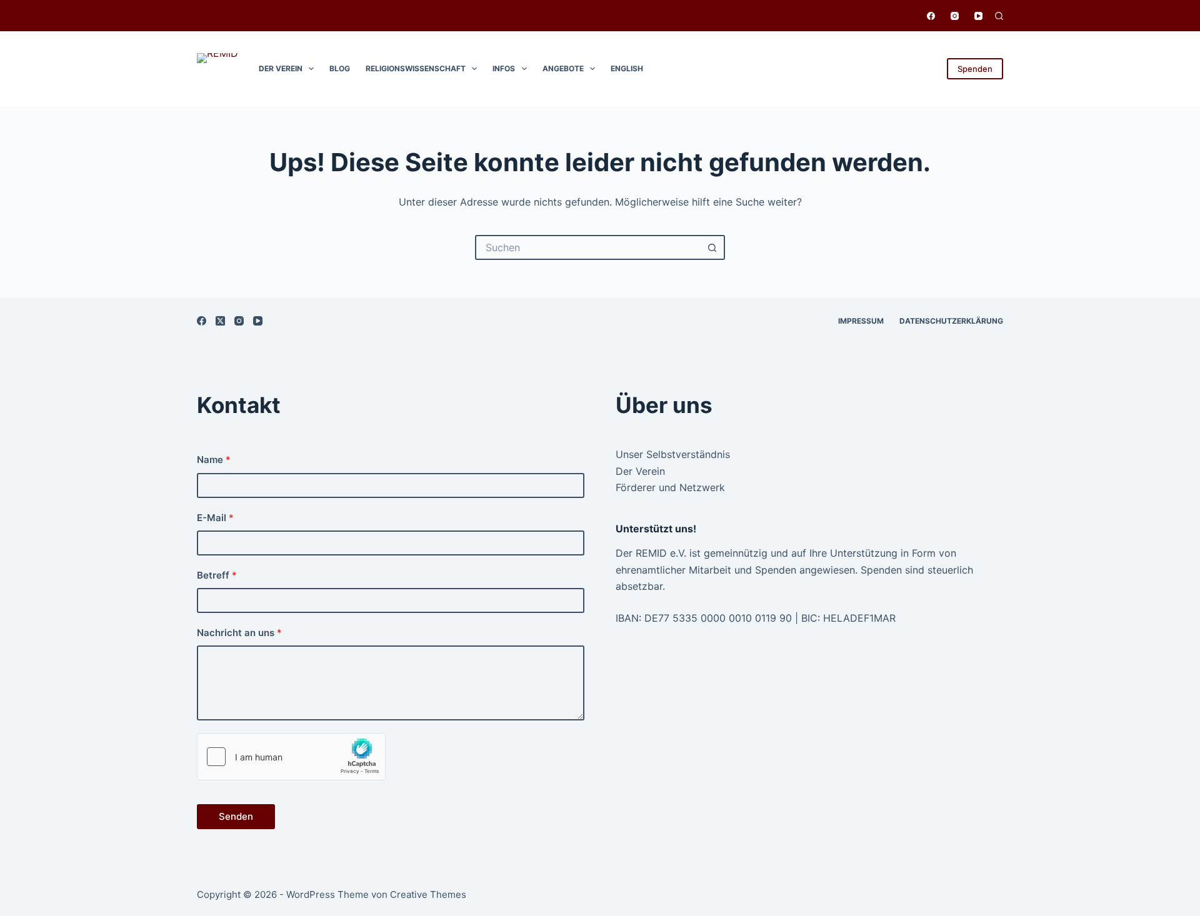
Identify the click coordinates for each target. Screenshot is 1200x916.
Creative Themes (428, 894)
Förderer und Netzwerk (670, 487)
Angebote (563, 68)
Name (214, 459)
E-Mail (215, 518)
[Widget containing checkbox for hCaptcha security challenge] (291, 756)
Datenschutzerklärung (951, 321)
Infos (503, 68)
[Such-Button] (712, 247)
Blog (339, 68)
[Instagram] (955, 16)
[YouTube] (978, 16)
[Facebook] (931, 16)
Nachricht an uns (239, 633)
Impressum (861, 321)
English (627, 68)
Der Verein (280, 68)
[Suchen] (999, 16)
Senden (236, 816)
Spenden (975, 69)
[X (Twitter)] (220, 321)
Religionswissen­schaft (416, 68)
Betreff (217, 575)
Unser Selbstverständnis (673, 454)
